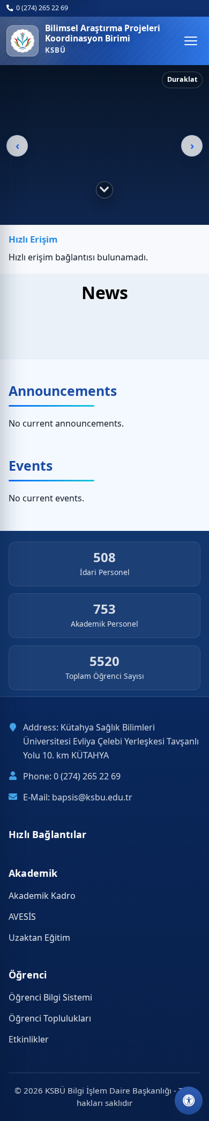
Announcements (63, 390)
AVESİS (22, 917)
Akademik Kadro (42, 896)
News (104, 292)
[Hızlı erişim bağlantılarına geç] (104, 189)
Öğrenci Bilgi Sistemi (50, 997)
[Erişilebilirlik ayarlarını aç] (189, 1101)
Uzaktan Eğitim (39, 937)
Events (31, 465)
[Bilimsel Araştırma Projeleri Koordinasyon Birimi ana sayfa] (22, 40)
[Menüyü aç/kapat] (191, 41)
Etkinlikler (29, 1039)
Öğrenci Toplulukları (50, 1018)
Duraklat (182, 79)
